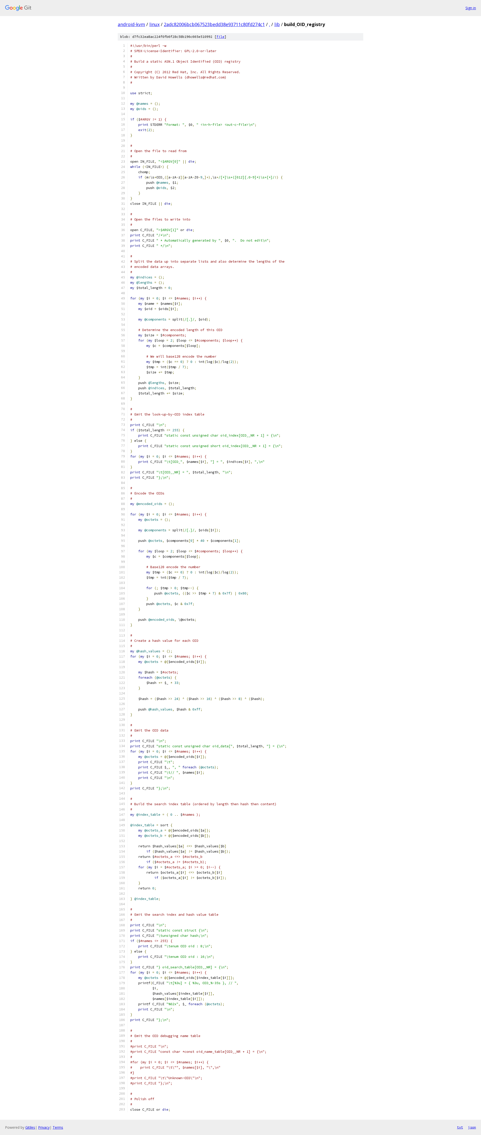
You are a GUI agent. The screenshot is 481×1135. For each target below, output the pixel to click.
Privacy (44, 1127)
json (472, 1127)
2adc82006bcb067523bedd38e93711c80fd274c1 (214, 24)
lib (277, 24)
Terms (58, 1127)
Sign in (470, 8)
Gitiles (30, 1127)
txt (460, 1127)
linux (154, 24)
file (220, 37)
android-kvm (131, 24)
